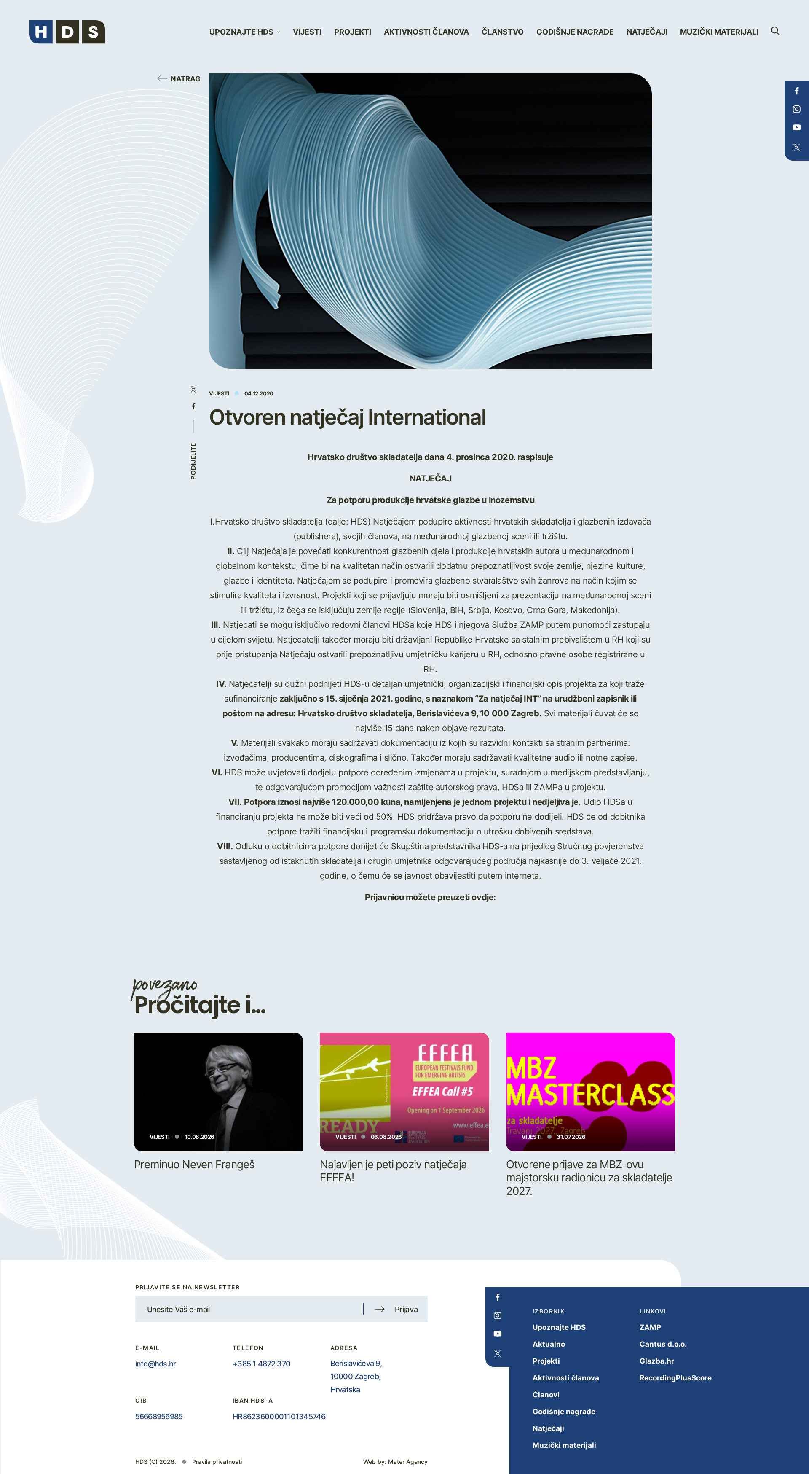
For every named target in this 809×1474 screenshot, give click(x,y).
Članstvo (503, 32)
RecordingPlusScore (676, 1378)
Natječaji (647, 32)
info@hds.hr (155, 1363)
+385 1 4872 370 (261, 1363)
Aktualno (549, 1344)
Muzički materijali (719, 32)
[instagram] (797, 109)
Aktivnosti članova (426, 32)
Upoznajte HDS (559, 1327)
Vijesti (307, 32)
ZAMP (650, 1327)
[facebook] (797, 91)
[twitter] (797, 147)
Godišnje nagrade (575, 32)
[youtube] (797, 127)
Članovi (546, 1394)
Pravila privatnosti (217, 1462)
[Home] (67, 32)
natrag (186, 78)
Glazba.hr (657, 1361)
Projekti (352, 32)
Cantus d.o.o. (663, 1344)
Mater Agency (408, 1462)
